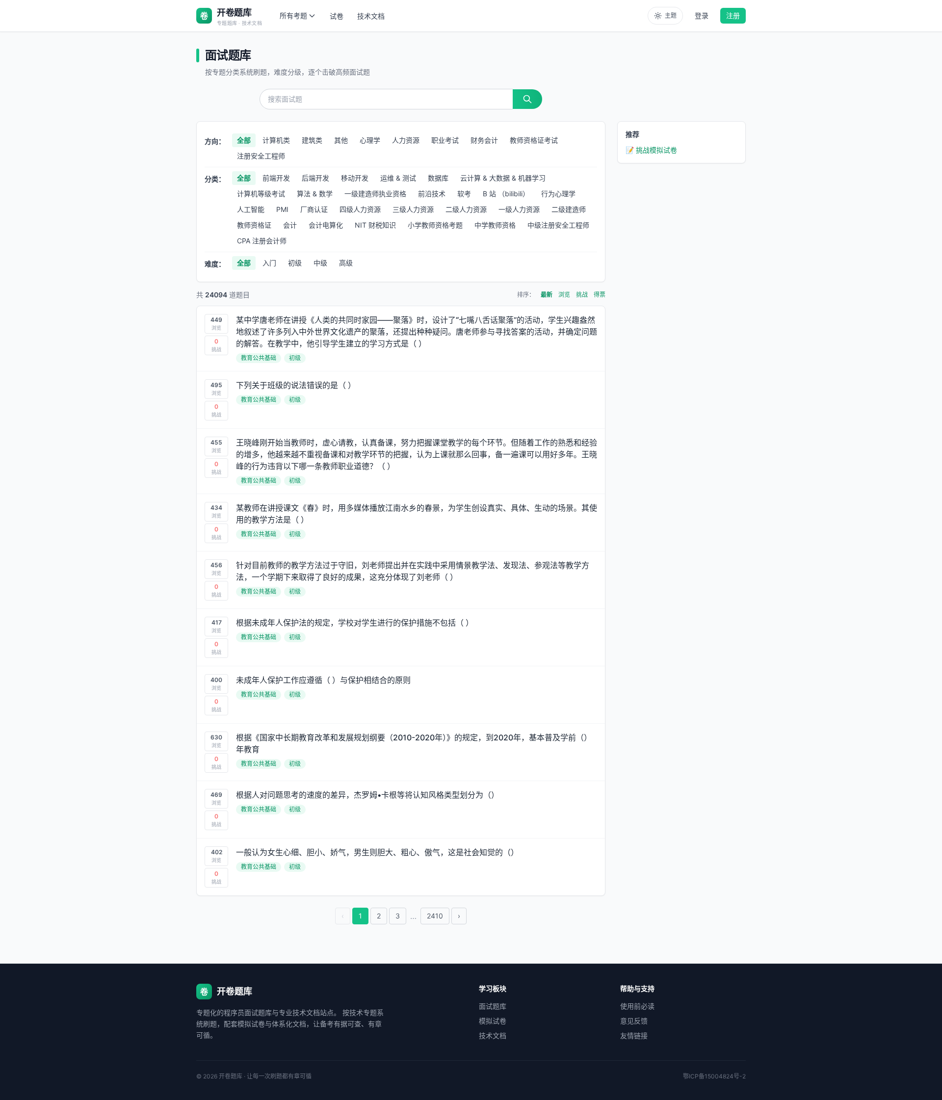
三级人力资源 (413, 209)
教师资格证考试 (534, 140)
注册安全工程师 (261, 156)
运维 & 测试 (398, 178)
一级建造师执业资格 (375, 193)
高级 (346, 263)
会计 (290, 225)
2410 (435, 916)
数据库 (438, 178)
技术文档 (371, 16)
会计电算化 (326, 225)
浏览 (564, 294)
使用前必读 (637, 1006)
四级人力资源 (360, 209)
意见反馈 (634, 1021)
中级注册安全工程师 (558, 225)
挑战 (582, 294)
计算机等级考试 (261, 193)
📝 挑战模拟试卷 (651, 150)
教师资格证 (254, 225)
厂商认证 (314, 209)
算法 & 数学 (315, 193)
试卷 (336, 16)
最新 (546, 294)
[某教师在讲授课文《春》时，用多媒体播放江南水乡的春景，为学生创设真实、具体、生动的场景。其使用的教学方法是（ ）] (401, 522)
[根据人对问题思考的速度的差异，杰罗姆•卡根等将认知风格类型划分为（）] (401, 809)
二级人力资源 (466, 209)
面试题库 (492, 1006)
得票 (599, 294)
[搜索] (527, 99)
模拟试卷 (492, 1021)
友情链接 (634, 1035)
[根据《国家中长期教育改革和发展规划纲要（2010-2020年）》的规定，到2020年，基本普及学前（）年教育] (401, 752)
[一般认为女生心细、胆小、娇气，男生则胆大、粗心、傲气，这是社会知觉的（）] (401, 866)
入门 (269, 263)
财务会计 (484, 140)
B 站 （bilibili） (506, 193)
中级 (320, 263)
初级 (295, 263)
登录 (701, 15)
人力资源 (405, 140)
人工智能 (250, 209)
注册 (733, 15)
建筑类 (312, 140)
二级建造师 (568, 209)
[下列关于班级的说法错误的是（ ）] (401, 399)
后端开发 (315, 178)
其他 (341, 140)
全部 (244, 140)
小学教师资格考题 (435, 225)
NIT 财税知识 (375, 225)
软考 (464, 193)
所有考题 (293, 15)
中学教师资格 (495, 225)
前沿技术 (431, 193)
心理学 (370, 140)
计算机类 (276, 140)
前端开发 (276, 178)
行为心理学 (558, 193)
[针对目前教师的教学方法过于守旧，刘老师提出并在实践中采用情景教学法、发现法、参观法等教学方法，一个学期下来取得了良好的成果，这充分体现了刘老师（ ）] (401, 579)
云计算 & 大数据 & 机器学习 (503, 178)
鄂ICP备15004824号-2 (714, 1076)
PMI (282, 209)
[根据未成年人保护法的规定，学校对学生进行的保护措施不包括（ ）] (401, 637)
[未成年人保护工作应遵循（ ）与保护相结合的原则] (401, 694)
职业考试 (445, 140)
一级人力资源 (519, 209)
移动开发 (354, 178)
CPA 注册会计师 (262, 240)
